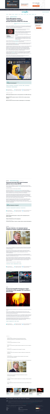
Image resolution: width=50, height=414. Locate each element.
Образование (28, 9)
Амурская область (8, 142)
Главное (7, 14)
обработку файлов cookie (35, 402)
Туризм (22, 9)
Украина (20, 263)
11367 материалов (9, 394)
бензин (18, 321)
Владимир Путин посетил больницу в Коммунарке (16, 59)
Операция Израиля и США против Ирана (17, 393)
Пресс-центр (15, 398)
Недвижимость (24, 9)
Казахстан (7, 321)
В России (10, 14)
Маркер (7, 409)
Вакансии (19, 398)
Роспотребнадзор (27, 85)
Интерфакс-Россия (15, 9)
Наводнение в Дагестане (31, 393)
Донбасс (12, 263)
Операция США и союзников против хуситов (39, 394)
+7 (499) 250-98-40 (24, 403)
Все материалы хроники (10, 37)
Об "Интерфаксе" (7, 9)
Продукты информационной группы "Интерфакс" (16, 405)
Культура (22, 14)
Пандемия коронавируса (9, 36)
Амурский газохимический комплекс (15, 142)
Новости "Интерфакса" (20, 407)
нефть (15, 321)
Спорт (19, 14)
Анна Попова (20, 85)
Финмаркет (19, 9)
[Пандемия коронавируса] (10, 31)
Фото (35, 14)
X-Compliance (7, 408)
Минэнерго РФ (11, 321)
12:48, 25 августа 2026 (11, 226)
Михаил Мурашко (11, 85)
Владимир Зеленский (16, 263)
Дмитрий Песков (8, 263)
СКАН (19, 408)
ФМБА (23, 85)
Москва (25, 14)
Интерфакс (25, 12)
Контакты (7, 398)
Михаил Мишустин (16, 85)
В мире (13, 14)
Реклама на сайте (23, 398)
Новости (30, 14)
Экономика (16, 14)
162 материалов (31, 394)
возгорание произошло (25, 131)
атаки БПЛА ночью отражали (18, 190)
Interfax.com (11, 9)
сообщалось (9, 131)
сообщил (19, 186)
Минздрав (7, 85)
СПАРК (7, 407)
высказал (13, 52)
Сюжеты (33, 14)
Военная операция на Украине (14, 180)
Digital (27, 14)
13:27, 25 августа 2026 (11, 105)
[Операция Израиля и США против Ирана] (17, 392)
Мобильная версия (3, 9)
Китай (21, 142)
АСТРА (7, 410)
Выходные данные (37, 410)
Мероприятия (32, 9)
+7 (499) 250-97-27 (29, 403)
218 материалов (38, 395)
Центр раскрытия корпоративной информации (23, 409)
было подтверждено (16, 40)
